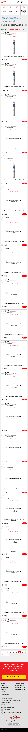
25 (25, 652)
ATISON (7, 32)
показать (11, 34)
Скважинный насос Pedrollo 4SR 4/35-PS (14, 581)
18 (4, 652)
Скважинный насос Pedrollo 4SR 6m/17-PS (14, 241)
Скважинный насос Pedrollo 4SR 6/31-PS (14, 149)
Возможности (4, 687)
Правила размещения (6, 698)
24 (22, 652)
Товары (14, 17)
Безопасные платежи (20, 689)
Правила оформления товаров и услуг (10, 700)
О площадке (4, 685)
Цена (19, 29)
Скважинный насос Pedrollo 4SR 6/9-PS (14, 334)
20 (10, 652)
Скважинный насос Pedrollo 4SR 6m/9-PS (14, 365)
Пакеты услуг (4, 696)
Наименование (13, 29)
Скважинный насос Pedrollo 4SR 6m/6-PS (14, 427)
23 (19, 652)
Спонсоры (3, 691)
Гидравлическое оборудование (10, 20)
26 (2, 654)
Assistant (3, 704)
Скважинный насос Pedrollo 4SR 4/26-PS (14, 612)
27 (5, 654)
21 (13, 652)
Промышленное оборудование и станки (12, 18)
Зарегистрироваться (14, 677)
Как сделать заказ (19, 685)
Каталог (9, 17)
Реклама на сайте (5, 702)
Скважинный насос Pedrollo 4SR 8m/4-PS (14, 56)
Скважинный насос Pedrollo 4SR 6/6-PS (14, 396)
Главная (3, 17)
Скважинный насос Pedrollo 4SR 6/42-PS (14, 118)
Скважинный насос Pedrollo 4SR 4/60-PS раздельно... (14, 519)
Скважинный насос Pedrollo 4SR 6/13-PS (14, 272)
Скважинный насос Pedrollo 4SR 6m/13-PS (14, 303)
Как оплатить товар (20, 687)
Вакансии (3, 689)
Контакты (7, 710)
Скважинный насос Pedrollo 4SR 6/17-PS (14, 210)
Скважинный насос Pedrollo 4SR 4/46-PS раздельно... (14, 550)
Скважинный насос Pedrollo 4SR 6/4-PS (14, 458)
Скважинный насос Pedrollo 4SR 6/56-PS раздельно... (14, 87)
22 (16, 652)
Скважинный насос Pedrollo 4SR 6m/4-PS (14, 489)
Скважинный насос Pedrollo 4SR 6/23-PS (14, 180)
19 (7, 652)
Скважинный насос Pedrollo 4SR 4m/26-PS (14, 643)
